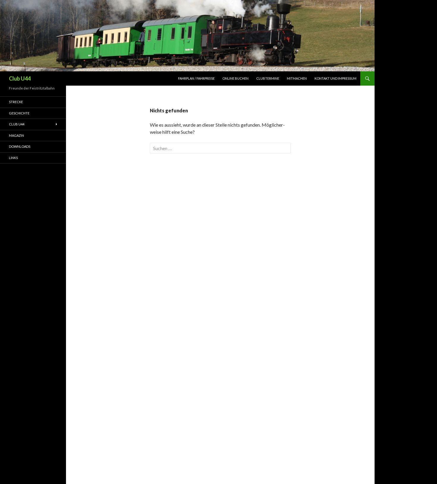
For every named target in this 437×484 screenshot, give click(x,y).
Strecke (16, 102)
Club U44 (20, 78)
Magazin (16, 135)
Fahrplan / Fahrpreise (196, 78)
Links (13, 158)
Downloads (19, 146)
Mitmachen (297, 78)
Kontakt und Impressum (335, 78)
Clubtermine (267, 78)
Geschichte (19, 113)
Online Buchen (235, 78)
